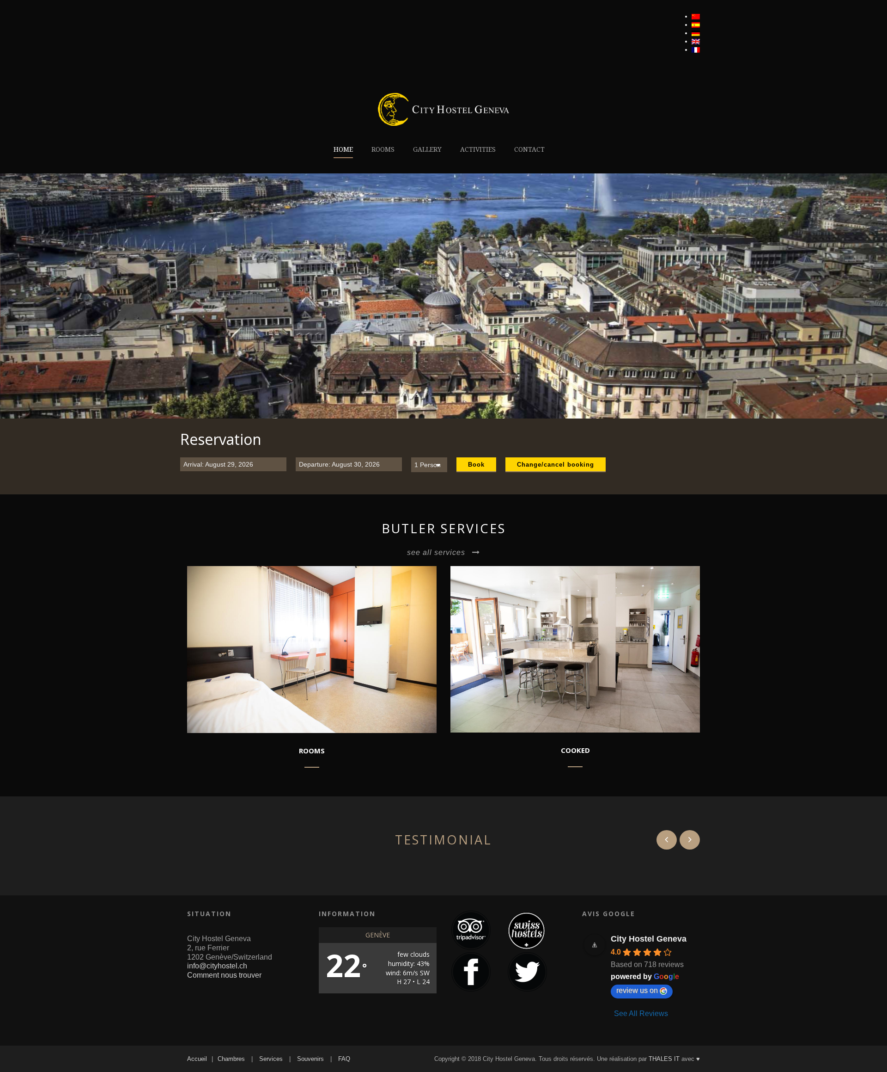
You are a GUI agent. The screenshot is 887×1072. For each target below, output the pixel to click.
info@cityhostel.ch (217, 966)
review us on (637, 990)
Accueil (197, 1058)
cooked (575, 750)
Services (271, 1058)
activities (478, 149)
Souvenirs (310, 1058)
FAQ (344, 1058)
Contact (529, 149)
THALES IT (664, 1058)
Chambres (231, 1058)
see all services (436, 552)
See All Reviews (641, 1013)
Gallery (427, 149)
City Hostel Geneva (649, 938)
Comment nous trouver (224, 975)
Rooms (383, 149)
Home (343, 149)
